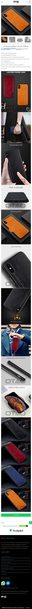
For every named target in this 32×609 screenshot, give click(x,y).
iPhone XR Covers (25, 44)
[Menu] (2, 2)
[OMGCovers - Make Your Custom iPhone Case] (16, 2)
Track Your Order (5, 556)
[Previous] (3, 20)
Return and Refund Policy (7, 568)
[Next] (29, 20)
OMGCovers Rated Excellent (10, 526)
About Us (3, 571)
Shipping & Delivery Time (7, 559)
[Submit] (30, 522)
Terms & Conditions (6, 562)
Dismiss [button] (28, 607)
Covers (8, 44)
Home (3, 44)
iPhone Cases (15, 44)
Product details (5, 49)
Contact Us (4, 574)
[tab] (8, 49)
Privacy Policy (4, 565)
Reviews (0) (19, 49)
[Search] (27, 2)
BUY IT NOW (16, 515)
